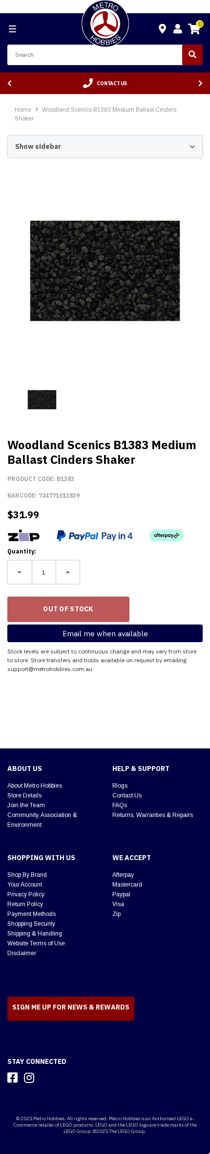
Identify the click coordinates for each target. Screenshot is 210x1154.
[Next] (200, 83)
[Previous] (9, 83)
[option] (105, 83)
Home (23, 109)
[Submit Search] (192, 55)
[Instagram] (29, 1077)
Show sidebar (38, 146)
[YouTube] (46, 1077)
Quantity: (21, 551)
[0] (194, 30)
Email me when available (105, 633)
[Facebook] (12, 1077)
